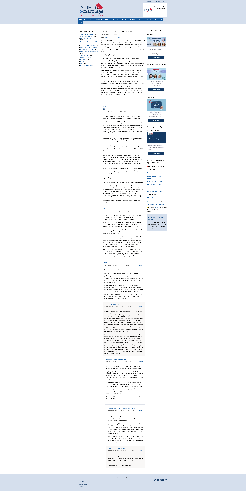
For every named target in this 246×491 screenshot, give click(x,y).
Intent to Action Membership (155, 197)
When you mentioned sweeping (116, 359)
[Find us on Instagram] (166, 480)
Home (80, 19)
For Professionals (157, 19)
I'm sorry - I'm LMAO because (117, 448)
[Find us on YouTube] (160, 480)
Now (161, 12)
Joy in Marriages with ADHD (87, 49)
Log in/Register (150, 1)
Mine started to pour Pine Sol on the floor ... (121, 408)
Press (80, 478)
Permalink (140, 109)
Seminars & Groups (109, 19)
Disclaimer (81, 486)
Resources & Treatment (143, 19)
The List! (105, 208)
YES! (105, 263)
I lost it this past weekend (112, 304)
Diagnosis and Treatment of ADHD (88, 42)
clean (104, 107)
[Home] (91, 8)
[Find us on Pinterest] (158, 480)
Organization (83, 59)
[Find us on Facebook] (155, 480)
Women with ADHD (85, 55)
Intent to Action (121, 19)
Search (158, 1)
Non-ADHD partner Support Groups (156, 181)
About (80, 22)
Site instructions (83, 480)
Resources (82, 61)
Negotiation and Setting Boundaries (89, 51)
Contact (164, 1)
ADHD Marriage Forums (86, 65)
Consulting (132, 19)
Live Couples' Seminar (153, 173)
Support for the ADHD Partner (87, 45)
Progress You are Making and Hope (88, 38)
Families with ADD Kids (85, 57)
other (81, 63)
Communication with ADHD (87, 36)
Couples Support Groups (154, 184)
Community (97, 19)
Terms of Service (83, 484)
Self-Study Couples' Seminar (154, 191)
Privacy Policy (82, 483)
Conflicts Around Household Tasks (113, 37)
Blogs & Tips (87, 19)
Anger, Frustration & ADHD (86, 34)
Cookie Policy (82, 481)
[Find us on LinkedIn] (163, 480)
